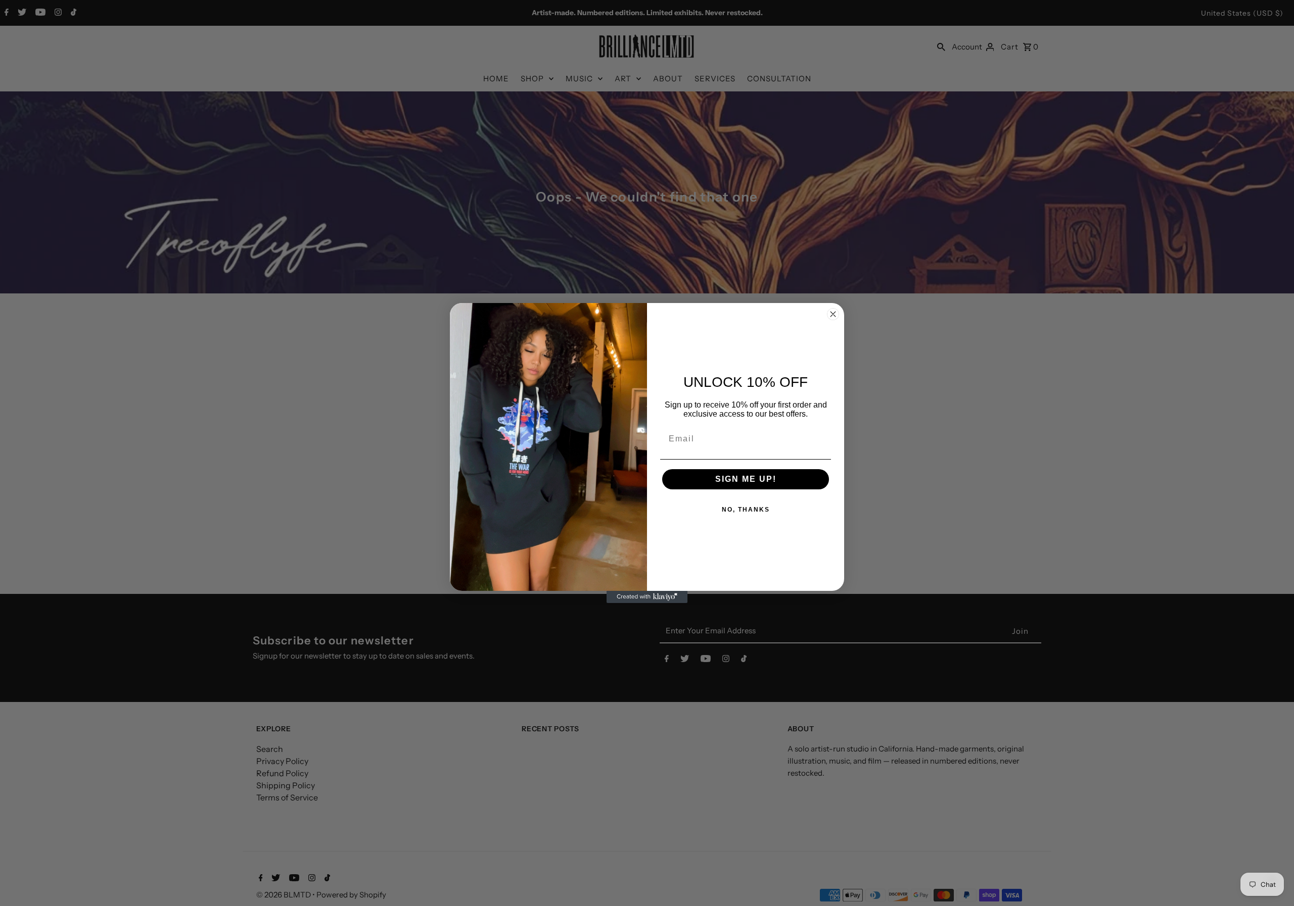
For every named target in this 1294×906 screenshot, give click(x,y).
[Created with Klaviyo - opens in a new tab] (647, 597)
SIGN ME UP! (745, 479)
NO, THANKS (746, 509)
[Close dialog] (833, 314)
